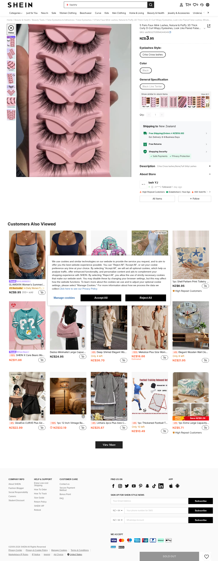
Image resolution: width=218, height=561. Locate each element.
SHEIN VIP (39, 506)
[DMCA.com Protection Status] (121, 547)
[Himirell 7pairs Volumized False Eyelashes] (164, 102)
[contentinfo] (162, 540)
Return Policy (40, 502)
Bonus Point (65, 494)
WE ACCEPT (117, 534)
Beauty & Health (22, 20)
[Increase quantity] (162, 115)
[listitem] (145, 102)
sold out (169, 556)
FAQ (62, 498)
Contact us (64, 484)
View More (109, 444)
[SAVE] (206, 556)
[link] (188, 5)
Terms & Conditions (80, 550)
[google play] (177, 487)
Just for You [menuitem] (32, 13)
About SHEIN (15, 484)
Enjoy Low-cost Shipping (41, 484)
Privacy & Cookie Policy (37, 550)
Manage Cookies (59, 550)
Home (9, 20)
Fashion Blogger (16, 488)
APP (171, 479)
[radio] (153, 54)
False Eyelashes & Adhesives (60, 20)
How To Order (40, 489)
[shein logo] (20, 5)
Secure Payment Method (67, 489)
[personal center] (181, 5)
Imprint (47, 554)
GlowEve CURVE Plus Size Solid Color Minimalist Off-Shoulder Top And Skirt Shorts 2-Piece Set (27, 423)
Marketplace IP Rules (18, 554)
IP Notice (36, 554)
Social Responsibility (18, 492)
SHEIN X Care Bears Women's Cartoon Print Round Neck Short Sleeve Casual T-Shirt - (27, 355)
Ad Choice (58, 554)
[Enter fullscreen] (127, 174)
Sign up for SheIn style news (127, 495)
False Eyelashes (83, 20)
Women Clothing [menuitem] (67, 13)
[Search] (150, 5)
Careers (12, 496)
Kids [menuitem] (107, 13)
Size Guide (39, 498)
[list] (138, 486)
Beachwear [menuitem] (86, 13)
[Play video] (74, 100)
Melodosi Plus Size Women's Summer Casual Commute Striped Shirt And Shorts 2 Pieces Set (150, 352)
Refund (37, 510)
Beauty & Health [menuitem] (155, 13)
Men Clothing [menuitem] (119, 13)
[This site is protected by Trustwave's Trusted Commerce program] (113, 547)
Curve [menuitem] (98, 13)
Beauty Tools (38, 20)
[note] (188, 291)
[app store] (171, 487)
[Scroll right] (208, 13)
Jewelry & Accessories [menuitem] (179, 13)
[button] (202, 5)
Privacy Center (15, 550)
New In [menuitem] (44, 13)
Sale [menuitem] (54, 13)
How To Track (40, 493)
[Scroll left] (204, 13)
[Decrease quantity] (149, 115)
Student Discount (16, 500)
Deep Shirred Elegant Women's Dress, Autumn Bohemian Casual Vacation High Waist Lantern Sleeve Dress (109, 352)
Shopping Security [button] (158, 151)
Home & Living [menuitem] (136, 13)
